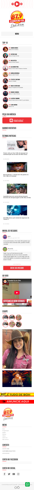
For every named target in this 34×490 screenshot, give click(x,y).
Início (3, 429)
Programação (5, 430)
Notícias (4, 434)
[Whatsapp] (27, 484)
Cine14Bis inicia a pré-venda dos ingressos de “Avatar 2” (16, 218)
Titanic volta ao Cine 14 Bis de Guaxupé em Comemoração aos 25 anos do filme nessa (15, 153)
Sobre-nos (4, 437)
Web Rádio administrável (17, 487)
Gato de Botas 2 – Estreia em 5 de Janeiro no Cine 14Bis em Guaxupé (15, 175)
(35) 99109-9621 (6, 453)
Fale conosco (5, 439)
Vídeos (4, 436)
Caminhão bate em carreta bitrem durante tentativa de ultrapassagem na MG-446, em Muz (17, 196)
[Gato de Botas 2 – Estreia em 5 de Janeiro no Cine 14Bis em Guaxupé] (13, 167)
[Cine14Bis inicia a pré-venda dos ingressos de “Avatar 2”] (13, 210)
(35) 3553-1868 (5, 448)
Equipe (4, 432)
